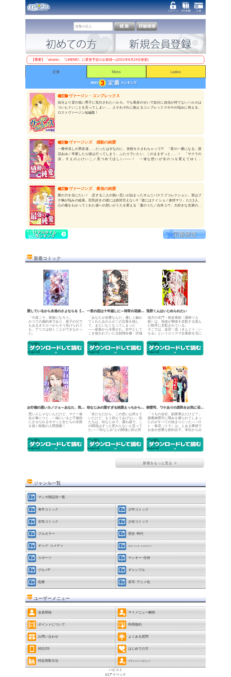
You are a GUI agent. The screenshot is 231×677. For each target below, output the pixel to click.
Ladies (175, 72)
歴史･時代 (135, 534)
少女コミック (138, 521)
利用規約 (135, 624)
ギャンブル (136, 570)
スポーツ (45, 558)
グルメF (44, 570)
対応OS (44, 649)
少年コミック (138, 509)
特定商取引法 (48, 661)
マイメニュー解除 (141, 612)
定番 (56, 72)
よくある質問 (138, 636)
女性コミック (48, 521)
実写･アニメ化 (139, 582)
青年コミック (48, 509)
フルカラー (46, 534)
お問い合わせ (48, 636)
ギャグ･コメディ (50, 546)
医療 (41, 582)
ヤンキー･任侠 (139, 558)
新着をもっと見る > (160, 463)
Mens (116, 72)
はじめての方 (138, 649)
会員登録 (45, 612)
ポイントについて (51, 624)
